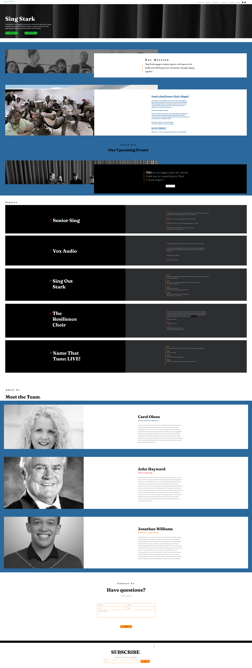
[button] (154, 646)
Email (106, 658)
